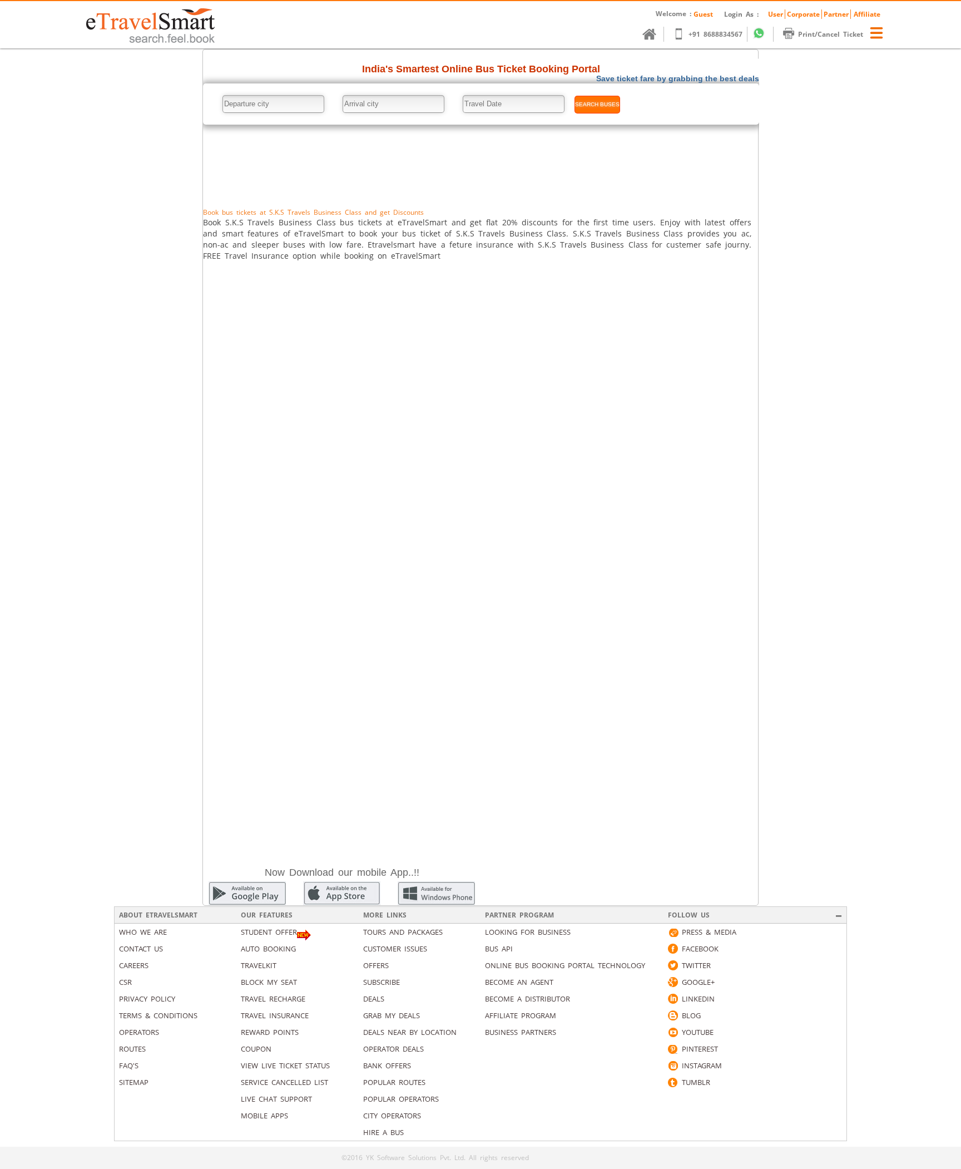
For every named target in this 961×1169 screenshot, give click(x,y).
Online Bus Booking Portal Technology (565, 965)
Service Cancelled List (284, 1082)
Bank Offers (387, 1066)
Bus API (499, 949)
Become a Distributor (527, 999)
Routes (132, 1049)
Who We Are (143, 932)
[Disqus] (480, 417)
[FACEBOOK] (673, 949)
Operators (139, 1032)
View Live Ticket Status (285, 1066)
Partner (836, 14)
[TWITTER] (673, 965)
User (775, 14)
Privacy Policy (147, 999)
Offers (376, 965)
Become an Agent (519, 982)
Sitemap (133, 1082)
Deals (373, 999)
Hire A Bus (383, 1132)
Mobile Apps (264, 1116)
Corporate (803, 14)
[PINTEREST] (673, 1049)
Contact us (141, 949)
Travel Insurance (275, 1015)
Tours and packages (403, 932)
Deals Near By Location (410, 1032)
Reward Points (270, 1032)
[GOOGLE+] (673, 982)
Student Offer (269, 932)
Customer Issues (395, 949)
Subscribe (381, 982)
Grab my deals (391, 1015)
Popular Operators (401, 1099)
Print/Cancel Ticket (830, 34)
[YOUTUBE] (673, 1032)
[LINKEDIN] (673, 999)
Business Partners (520, 1032)
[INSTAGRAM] (673, 1066)
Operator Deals (393, 1049)
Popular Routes (394, 1082)
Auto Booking (268, 949)
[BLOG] (673, 1015)
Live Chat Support (276, 1099)
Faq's (128, 1066)
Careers (133, 965)
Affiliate (867, 14)
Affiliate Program (520, 1015)
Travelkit (258, 965)
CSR (125, 982)
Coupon (256, 1049)
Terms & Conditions (158, 1015)
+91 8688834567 (715, 34)
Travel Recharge (273, 999)
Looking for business (528, 932)
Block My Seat (269, 982)
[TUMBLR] (673, 1082)
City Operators (392, 1116)
